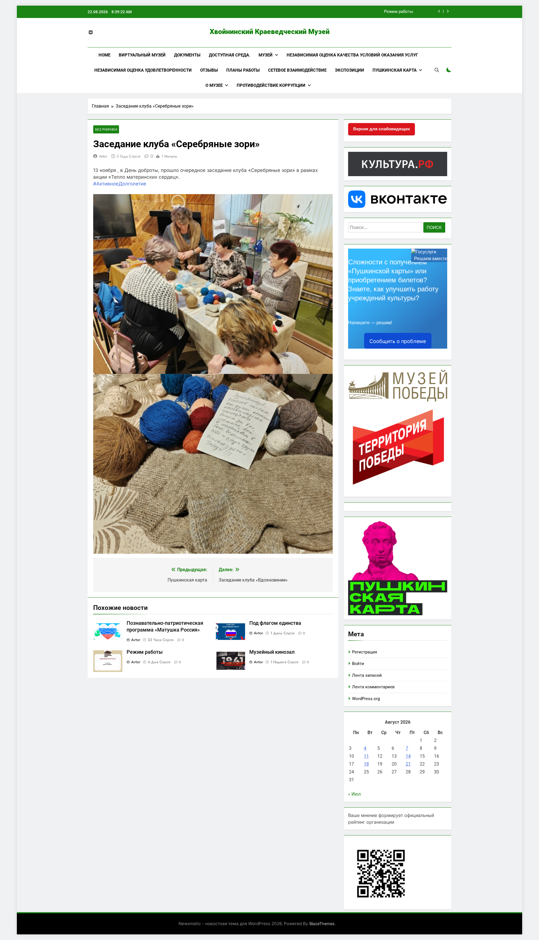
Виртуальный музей (142, 55)
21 (408, 764)
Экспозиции (349, 70)
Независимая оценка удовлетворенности (143, 70)
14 (408, 756)
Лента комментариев (373, 686)
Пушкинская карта (395, 70)
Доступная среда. (229, 55)
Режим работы (398, 12)
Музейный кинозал (271, 652)
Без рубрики (106, 129)
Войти (358, 663)
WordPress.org (366, 698)
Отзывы (209, 70)
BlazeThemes (322, 923)
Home (104, 55)
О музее (214, 85)
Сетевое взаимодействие (297, 70)
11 (366, 756)
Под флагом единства (275, 623)
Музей (266, 55)
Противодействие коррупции (271, 85)
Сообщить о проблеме (397, 341)
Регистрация (364, 652)
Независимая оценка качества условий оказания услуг (352, 55)
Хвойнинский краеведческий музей (270, 32)
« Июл (354, 794)
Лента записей (367, 675)
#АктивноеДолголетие (119, 184)
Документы (187, 55)
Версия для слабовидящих (381, 128)
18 (366, 764)
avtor (103, 156)
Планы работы (243, 70)
